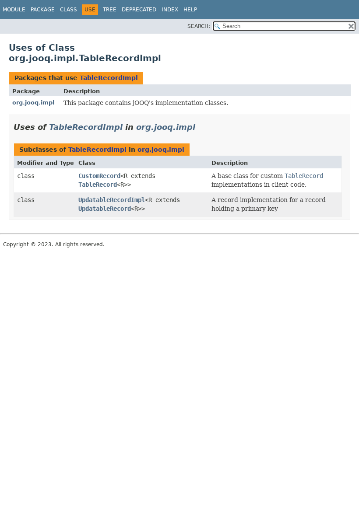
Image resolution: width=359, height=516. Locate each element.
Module (14, 10)
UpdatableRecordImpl (111, 199)
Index (170, 10)
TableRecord (97, 184)
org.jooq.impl (33, 102)
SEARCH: (198, 26)
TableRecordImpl (109, 77)
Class (68, 10)
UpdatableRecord (104, 208)
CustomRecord (99, 175)
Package (43, 10)
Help (190, 10)
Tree (109, 10)
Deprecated (139, 10)
